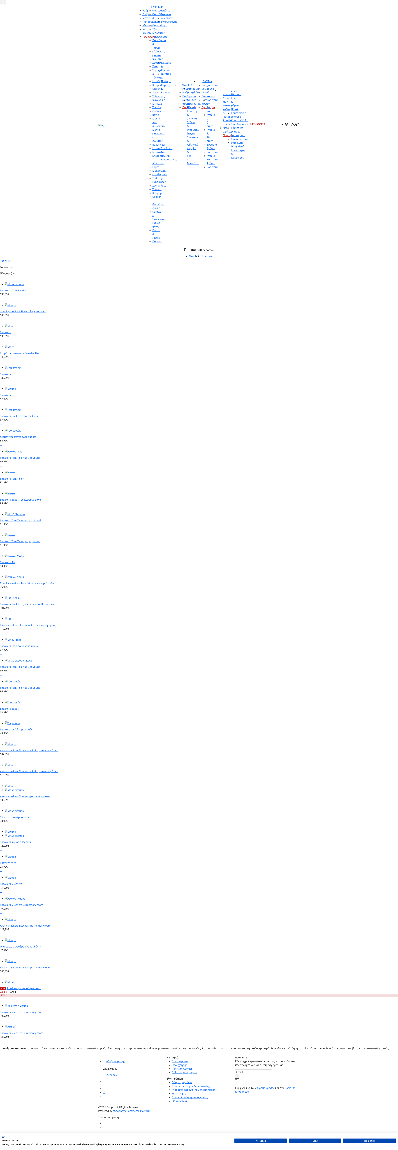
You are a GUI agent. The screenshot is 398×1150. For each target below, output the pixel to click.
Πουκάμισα (194, 103)
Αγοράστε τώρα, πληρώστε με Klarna (193, 1089)
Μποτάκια (193, 163)
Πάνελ (234, 109)
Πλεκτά (191, 107)
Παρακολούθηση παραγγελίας (190, 1097)
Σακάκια (166, 14)
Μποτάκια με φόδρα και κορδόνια (20, 946)
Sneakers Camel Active (13, 290)
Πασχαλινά (237, 146)
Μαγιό (191, 133)
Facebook (111, 1075)
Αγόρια (211, 148)
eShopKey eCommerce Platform (131, 1111)
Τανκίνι (156, 107)
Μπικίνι (157, 103)
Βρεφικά (212, 144)
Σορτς (164, 25)
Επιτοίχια (237, 142)
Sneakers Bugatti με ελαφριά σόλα (20, 499)
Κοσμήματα (159, 193)
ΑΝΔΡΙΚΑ (187, 85)
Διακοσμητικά (239, 139)
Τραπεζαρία (238, 135)
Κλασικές (236, 94)
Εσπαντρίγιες (169, 159)
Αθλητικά (166, 18)
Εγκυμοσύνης (169, 21)
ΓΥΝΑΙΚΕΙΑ (157, 7)
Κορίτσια (212, 152)
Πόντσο (157, 241)
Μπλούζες (193, 88)
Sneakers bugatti (10, 708)
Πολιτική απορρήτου (184, 1072)
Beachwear (158, 144)
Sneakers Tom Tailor (12, 478)
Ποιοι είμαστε (180, 1061)
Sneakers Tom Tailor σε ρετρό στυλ (20, 520)
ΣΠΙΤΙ (234, 90)
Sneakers (5, 332)
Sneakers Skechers (11, 884)
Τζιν (189, 96)
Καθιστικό (237, 128)
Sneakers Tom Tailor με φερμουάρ (20, 457)
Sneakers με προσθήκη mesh (24, 988)
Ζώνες (156, 208)
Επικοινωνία (179, 1101)
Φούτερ (165, 10)
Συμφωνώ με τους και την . (265, 1089)
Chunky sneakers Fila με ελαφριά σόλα (23, 311)
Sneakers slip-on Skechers (15, 842)
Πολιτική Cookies (182, 1068)
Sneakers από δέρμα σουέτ (16, 729)
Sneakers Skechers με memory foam (21, 905)
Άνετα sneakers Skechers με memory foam (25, 796)
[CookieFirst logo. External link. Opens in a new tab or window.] (3, 1137)
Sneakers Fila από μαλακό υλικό (19, 646)
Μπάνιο (236, 131)
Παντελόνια (194, 92)
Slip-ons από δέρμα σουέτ (15, 817)
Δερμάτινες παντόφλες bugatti (18, 437)
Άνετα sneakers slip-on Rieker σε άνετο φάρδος (28, 625)
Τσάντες (157, 189)
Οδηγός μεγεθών (182, 1082)
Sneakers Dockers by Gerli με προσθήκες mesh (28, 604)
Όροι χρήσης (179, 1065)
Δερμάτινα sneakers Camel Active (19, 353)
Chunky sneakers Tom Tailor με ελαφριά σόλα (27, 583)
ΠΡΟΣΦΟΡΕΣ (258, 124)
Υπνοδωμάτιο (239, 124)
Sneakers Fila (7, 562)
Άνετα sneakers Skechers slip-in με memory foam (29, 750)
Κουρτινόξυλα (239, 120)
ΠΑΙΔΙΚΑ (207, 81)
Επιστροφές (179, 1093)
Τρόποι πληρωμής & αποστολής (191, 1086)
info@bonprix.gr (115, 1061)
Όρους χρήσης (266, 1088)
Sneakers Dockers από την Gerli (19, 416)
